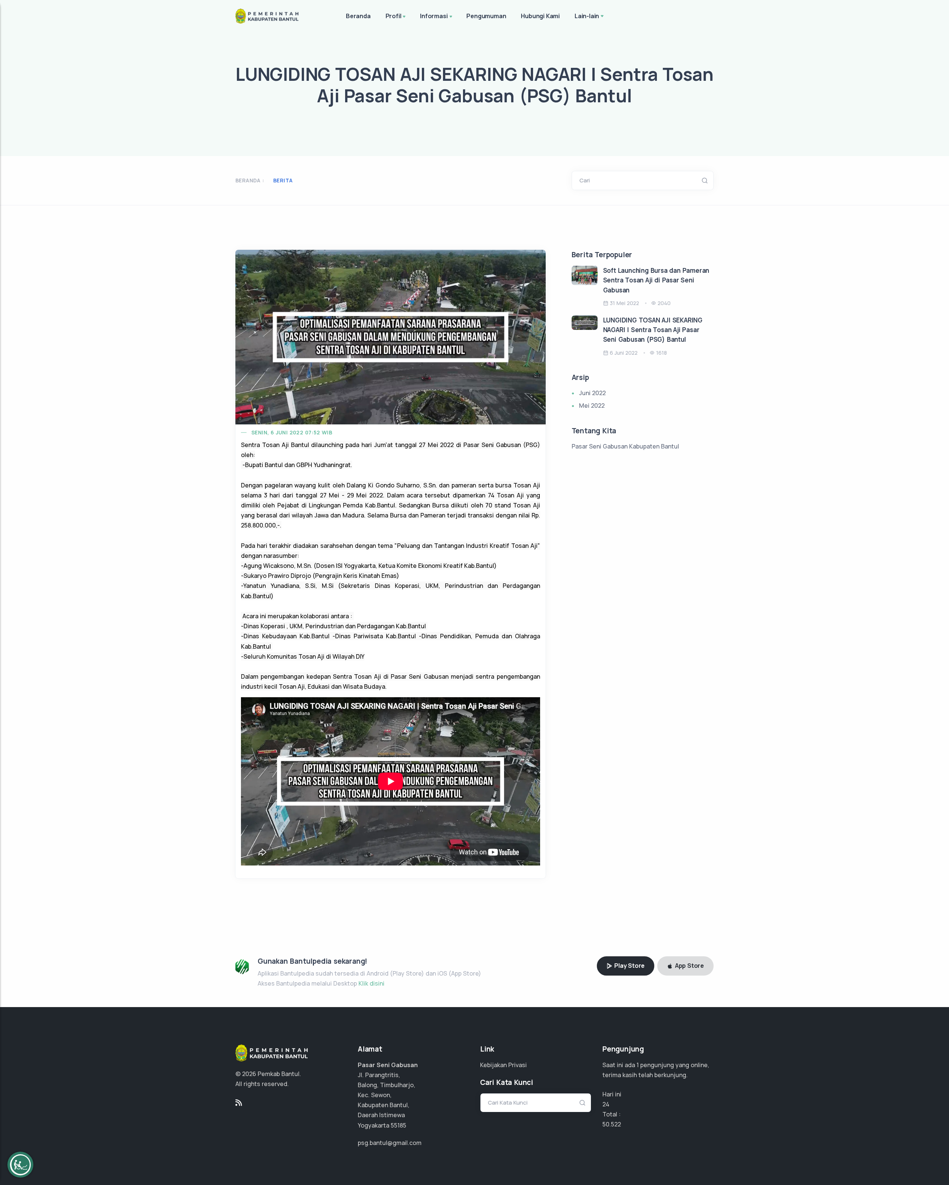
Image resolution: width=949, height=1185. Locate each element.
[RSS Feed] (238, 1102)
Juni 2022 (592, 393)
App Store (689, 965)
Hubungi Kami (540, 16)
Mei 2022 (592, 405)
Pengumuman (486, 16)
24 (605, 1104)
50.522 (611, 1124)
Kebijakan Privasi (503, 1065)
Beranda (358, 16)
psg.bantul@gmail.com (389, 1143)
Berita (282, 180)
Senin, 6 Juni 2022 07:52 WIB (291, 432)
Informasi (433, 16)
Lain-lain (587, 16)
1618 (661, 352)
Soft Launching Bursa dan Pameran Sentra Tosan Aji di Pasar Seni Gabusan (656, 280)
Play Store (629, 965)
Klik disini (371, 983)
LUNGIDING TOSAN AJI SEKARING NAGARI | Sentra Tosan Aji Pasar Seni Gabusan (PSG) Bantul (652, 330)
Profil (393, 16)
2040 (664, 303)
